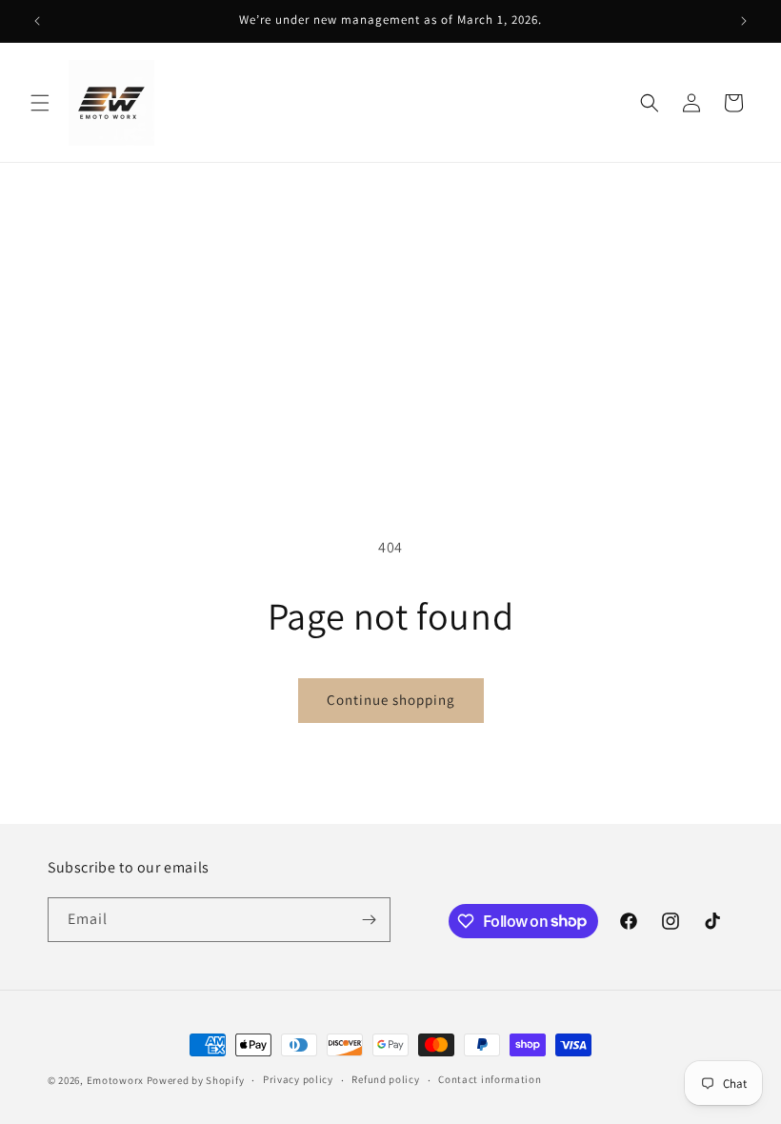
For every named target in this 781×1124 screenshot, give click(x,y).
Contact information (489, 1079)
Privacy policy (298, 1079)
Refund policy (385, 1079)
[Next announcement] (744, 21)
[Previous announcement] (37, 21)
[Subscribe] (369, 919)
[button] (40, 103)
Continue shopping (391, 700)
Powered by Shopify (196, 1080)
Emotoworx (115, 1080)
